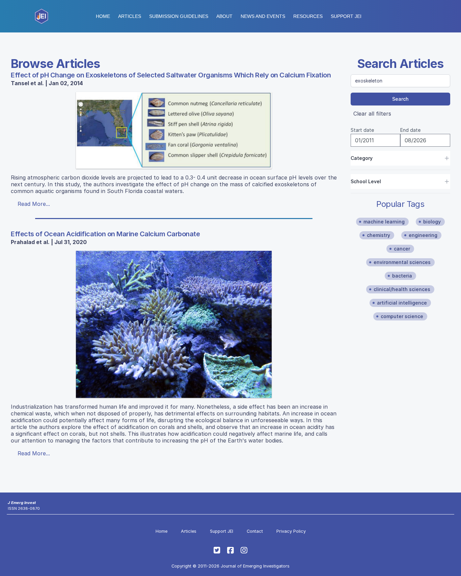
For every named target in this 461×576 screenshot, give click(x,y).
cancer (402, 248)
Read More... (34, 203)
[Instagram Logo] (244, 550)
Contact (255, 531)
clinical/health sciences (402, 289)
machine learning (384, 221)
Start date (362, 130)
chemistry (378, 235)
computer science (402, 316)
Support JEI (221, 531)
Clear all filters (372, 113)
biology (432, 221)
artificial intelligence (402, 303)
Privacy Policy (291, 531)
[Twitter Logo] (217, 550)
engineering (423, 235)
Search (400, 99)
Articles (129, 16)
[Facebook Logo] (230, 550)
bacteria (402, 276)
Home (103, 16)
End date (410, 130)
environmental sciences (402, 262)
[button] (178, 16)
